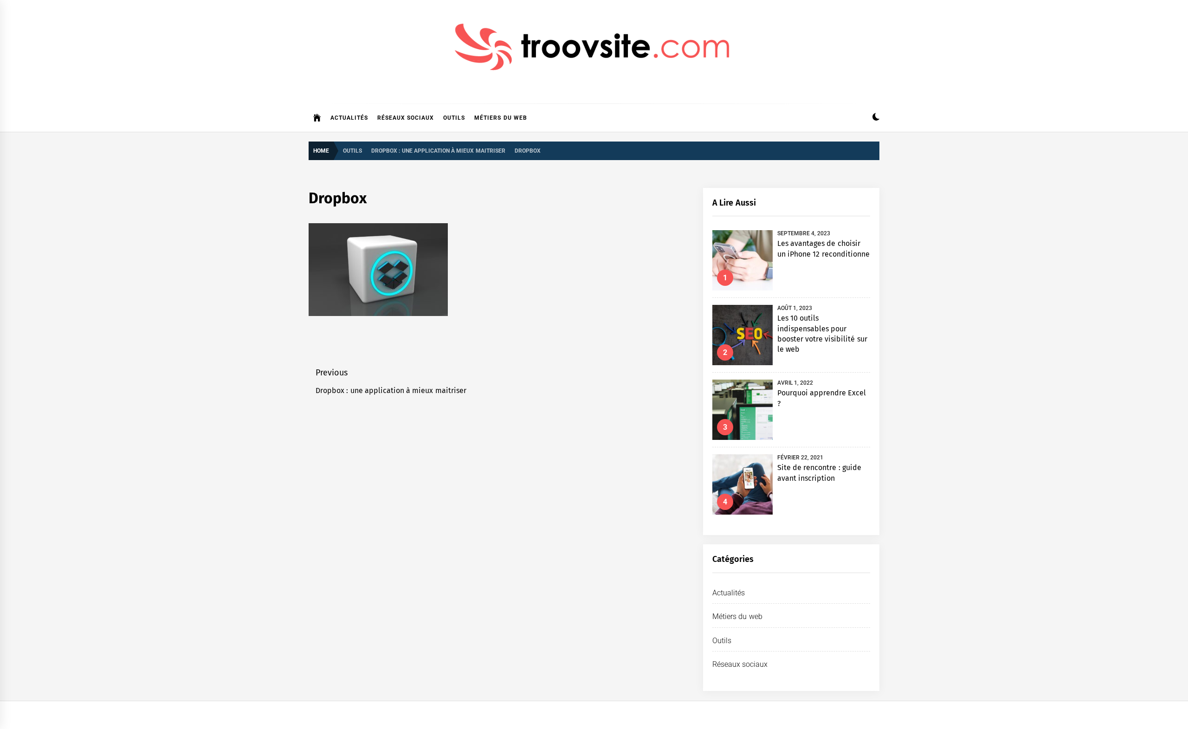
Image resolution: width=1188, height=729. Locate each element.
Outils (454, 118)
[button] (875, 118)
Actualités (349, 118)
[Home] (317, 118)
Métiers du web (500, 118)
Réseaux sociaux (405, 118)
